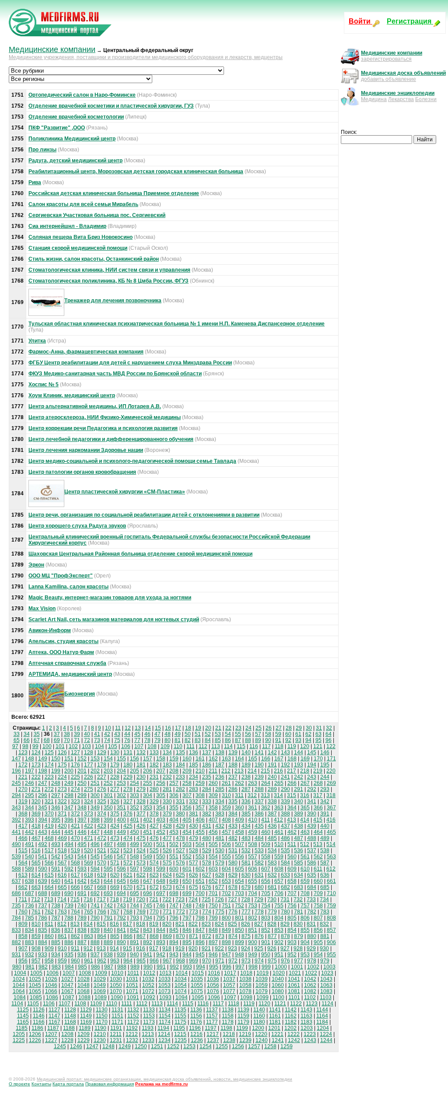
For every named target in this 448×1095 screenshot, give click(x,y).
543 (69, 857)
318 (331, 795)
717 (101, 899)
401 (134, 820)
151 (69, 759)
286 (233, 789)
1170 (102, 1022)
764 (75, 912)
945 (200, 955)
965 (141, 961)
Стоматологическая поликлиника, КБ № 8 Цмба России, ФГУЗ (108, 281)
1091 (133, 997)
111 (190, 746)
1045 (35, 985)
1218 (229, 1034)
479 (193, 838)
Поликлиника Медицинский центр (72, 139)
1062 (310, 985)
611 (318, 869)
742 (108, 906)
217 (291, 771)
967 (167, 961)
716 (88, 899)
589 (29, 869)
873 (219, 936)
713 (48, 899)
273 (62, 789)
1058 (245, 985)
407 (213, 820)
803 (265, 918)
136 (193, 752)
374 (101, 814)
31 (319, 728)
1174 (165, 1022)
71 (77, 740)
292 (311, 789)
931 (16, 955)
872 (206, 936)
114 (228, 746)
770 (154, 912)
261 (226, 783)
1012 (149, 973)
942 (160, 955)
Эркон (36, 565)
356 (187, 808)
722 (167, 899)
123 (23, 752)
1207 (51, 1034)
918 (167, 948)
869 (167, 936)
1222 (293, 1034)
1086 (52, 997)
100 (47, 746)
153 (95, 759)
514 (331, 844)
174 (49, 765)
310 (226, 795)
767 (114, 912)
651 (200, 881)
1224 (326, 1034)
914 (114, 948)
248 (55, 783)
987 (108, 967)
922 (219, 948)
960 (75, 961)
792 (121, 918)
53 (218, 734)
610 (305, 869)
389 (298, 814)
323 (75, 801)
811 (49, 924)
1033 (164, 979)
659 (305, 881)
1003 (329, 967)
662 (23, 887)
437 (285, 826)
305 (160, 795)
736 (29, 906)
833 (16, 930)
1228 (67, 1040)
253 (121, 783)
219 (317, 771)
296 (42, 795)
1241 (278, 1040)
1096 (214, 997)
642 (82, 881)
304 (147, 795)
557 (252, 857)
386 (259, 814)
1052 (148, 985)
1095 (198, 997)
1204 (323, 1028)
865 (114, 936)
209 (187, 771)
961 (88, 961)
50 (188, 734)
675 (193, 887)
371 (62, 814)
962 (101, 961)
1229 (83, 1040)
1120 (264, 1004)
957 (36, 961)
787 (55, 918)
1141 (275, 1010)
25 (259, 728)
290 (285, 789)
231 (154, 777)
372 (75, 814)
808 (331, 918)
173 (36, 765)
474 (128, 838)
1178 (228, 1022)
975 (272, 961)
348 (82, 808)
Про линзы (42, 150)
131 (128, 752)
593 (82, 869)
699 (187, 893)
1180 (259, 1022)
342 (324, 801)
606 (252, 869)
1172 (133, 1022)
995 (213, 967)
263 (252, 783)
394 (42, 820)
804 (279, 918)
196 (16, 771)
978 (311, 961)
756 (292, 906)
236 (219, 777)
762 (49, 912)
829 (285, 924)
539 (16, 857)
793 (134, 918)
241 (285, 777)
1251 (157, 1046)
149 (42, 759)
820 (167, 924)
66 (27, 740)
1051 (132, 985)
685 (324, 887)
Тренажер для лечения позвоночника (112, 300)
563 (331, 857)
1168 (70, 1022)
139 (233, 752)
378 (154, 814)
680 (259, 887)
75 (117, 740)
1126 (39, 1010)
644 (108, 881)
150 (55, 759)
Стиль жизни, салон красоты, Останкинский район (93, 259)
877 (272, 936)
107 (139, 746)
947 (226, 955)
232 (167, 777)
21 (218, 728)
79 (157, 740)
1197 (211, 1028)
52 (208, 734)
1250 (141, 1046)
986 (95, 967)
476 (154, 838)
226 (88, 777)
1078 (245, 991)
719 (127, 899)
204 (121, 771)
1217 (212, 1034)
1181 (275, 1022)
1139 (243, 1010)
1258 (270, 1046)
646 (134, 881)
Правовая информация (109, 1083)
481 (219, 838)
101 (60, 746)
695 (134, 893)
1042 (310, 979)
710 (331, 893)
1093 (165, 997)
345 (42, 808)
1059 (262, 985)
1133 (149, 1010)
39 (77, 734)
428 (167, 826)
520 (88, 850)
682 (285, 887)
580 (233, 863)
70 (67, 740)
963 (114, 961)
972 (233, 961)
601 (187, 869)
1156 (196, 1016)
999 (266, 967)
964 (128, 961)
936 (82, 955)
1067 (67, 991)
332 (193, 801)
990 (148, 967)
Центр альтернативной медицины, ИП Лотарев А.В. (94, 406)
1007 (69, 973)
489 (324, 838)
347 (69, 808)
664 (49, 887)
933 (42, 955)
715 (75, 899)
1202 (290, 1028)
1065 (35, 991)
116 (253, 746)
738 (55, 906)
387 (272, 814)
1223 (310, 1034)
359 (226, 808)
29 (299, 728)
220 (331, 771)
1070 (116, 991)
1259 (286, 1046)
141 (259, 752)
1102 (310, 997)
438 (298, 826)
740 (82, 906)
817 (127, 924)
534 (272, 850)
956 (23, 961)
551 (173, 857)
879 (298, 936)
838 (82, 930)
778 (259, 912)
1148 (70, 1016)
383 (219, 814)
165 (252, 759)
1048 (83, 985)
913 (101, 948)
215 (265, 771)
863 (88, 936)
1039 (262, 979)
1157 (212, 1016)
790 (95, 918)
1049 (100, 985)
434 (246, 826)
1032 (148, 979)
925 (258, 948)
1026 (51, 979)
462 (292, 832)
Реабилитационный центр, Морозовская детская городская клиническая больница (135, 171)
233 (180, 777)
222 (36, 777)
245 (16, 783)
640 (55, 881)
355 (173, 808)
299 (82, 795)
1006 (52, 973)
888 (95, 942)
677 (219, 887)
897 (213, 942)
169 (305, 759)
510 (279, 844)
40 (87, 734)
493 (55, 844)
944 (187, 955)
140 (246, 752)
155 (121, 759)
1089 (100, 997)
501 (160, 844)
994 (200, 967)
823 (206, 924)
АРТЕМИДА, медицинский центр (70, 674)
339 (285, 801)
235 (206, 777)
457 (226, 832)
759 (331, 906)
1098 (246, 997)
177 (88, 765)
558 (265, 857)
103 (86, 746)
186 (206, 765)
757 (305, 906)
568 (75, 863)
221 (23, 777)
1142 (291, 1010)
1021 (295, 973)
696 (147, 893)
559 (279, 857)
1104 (17, 1004)
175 (62, 765)
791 (108, 918)
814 (88, 924)
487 (298, 838)
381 (193, 814)
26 (269, 728)
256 (160, 783)
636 (324, 875)
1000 (281, 967)
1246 (76, 1046)
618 (88, 875)
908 (36, 948)
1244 (326, 1040)
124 (36, 752)
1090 (117, 997)
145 (311, 752)
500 (147, 844)
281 (167, 789)
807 (318, 918)
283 (193, 789)
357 (200, 808)
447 (95, 832)
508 (252, 844)
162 (213, 759)
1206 (35, 1034)
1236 (197, 1040)
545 (95, 857)
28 (289, 728)
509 (265, 844)
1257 (254, 1046)
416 (331, 820)
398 (95, 820)
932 (29, 955)
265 (279, 783)
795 (160, 918)
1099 (262, 997)
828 (271, 924)
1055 (197, 985)
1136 (196, 1010)
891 (134, 942)
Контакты (41, 1083)
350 (108, 808)
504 (200, 844)
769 (141, 912)
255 (147, 783)
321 (49, 801)
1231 (116, 1040)
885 (55, 942)
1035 (197, 979)
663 (36, 887)
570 (101, 863)
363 (279, 808)
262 (239, 783)
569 (88, 863)
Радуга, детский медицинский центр (75, 160)
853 (279, 930)
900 (252, 942)
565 (36, 863)
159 (173, 759)
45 (137, 734)
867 (141, 936)
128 (88, 752)
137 (206, 752)
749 (200, 906)
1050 (116, 985)
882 (16, 942)
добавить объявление (388, 79)
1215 (180, 1034)
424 (114, 826)
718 (114, 899)
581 (246, 863)
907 (23, 948)
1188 (69, 1028)
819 (153, 924)
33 (17, 734)
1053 (164, 985)
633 (285, 875)
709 (318, 893)
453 (173, 832)
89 (258, 740)
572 (128, 863)
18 (188, 728)
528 (193, 850)
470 (75, 838)
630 (246, 875)
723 (180, 899)
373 (88, 814)
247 (42, 783)
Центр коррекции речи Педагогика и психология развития (103, 428)
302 (121, 795)
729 (258, 899)
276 (101, 789)
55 (238, 734)
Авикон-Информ (49, 630)
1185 (22, 1028)
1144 (322, 1010)
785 (29, 918)
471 (88, 838)
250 (82, 783)
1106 (49, 1004)
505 (213, 844)
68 (47, 740)
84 (208, 740)
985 (82, 967)
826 (245, 924)
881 (324, 936)
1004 (20, 973)
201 (82, 771)
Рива (34, 182)
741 (95, 906)
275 (88, 789)
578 (206, 863)
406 (200, 820)
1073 (164, 991)
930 (324, 948)
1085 (36, 997)
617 (75, 875)
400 (121, 820)
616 (62, 875)
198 (42, 771)
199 (55, 771)
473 (114, 838)
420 (62, 826)
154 (108, 759)
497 (108, 844)
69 (57, 740)
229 (128, 777)
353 (147, 808)
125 (49, 752)
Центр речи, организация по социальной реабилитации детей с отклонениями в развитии (143, 515)
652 (213, 881)
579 (219, 863)
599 (160, 869)
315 (291, 795)
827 (258, 924)
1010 (117, 973)
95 (318, 740)
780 (285, 912)
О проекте (19, 1083)
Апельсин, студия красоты (63, 641)
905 (318, 942)
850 (239, 930)
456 (213, 832)
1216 (196, 1034)
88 (248, 740)
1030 (116, 979)
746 (160, 906)
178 (101, 765)
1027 (67, 979)
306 (173, 795)
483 (246, 838)
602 (200, 869)
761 (36, 912)
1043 (326, 979)
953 (305, 955)
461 (279, 832)
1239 (245, 1040)
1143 (306, 1010)
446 (82, 832)
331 (180, 801)
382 (206, 814)
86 (228, 740)
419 (49, 826)
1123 (312, 1004)
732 (298, 899)
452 (160, 832)
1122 (296, 1004)
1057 (229, 985)
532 (246, 850)
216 (278, 771)
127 (75, 752)
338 (272, 801)
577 (193, 863)
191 (272, 765)
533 (259, 850)
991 (161, 967)
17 (178, 728)
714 (61, 899)
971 (219, 961)
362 (265, 808)
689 (55, 893)
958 (49, 961)
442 (29, 832)
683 (298, 887)
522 (114, 850)
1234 (164, 1040)
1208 (67, 1034)
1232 (132, 1040)
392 (16, 820)
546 (108, 857)
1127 (54, 1010)
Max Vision (42, 608)
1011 (133, 973)
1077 (229, 991)
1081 (294, 991)
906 (331, 942)
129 (101, 752)
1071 (132, 991)
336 (246, 801)
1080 (278, 991)
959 (62, 961)
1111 (126, 1004)
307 (187, 795)
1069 (100, 991)
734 (324, 899)
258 (187, 783)
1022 (311, 973)
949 (252, 955)
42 (107, 734)
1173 (149, 1022)
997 (240, 967)
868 (154, 936)
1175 (180, 1022)
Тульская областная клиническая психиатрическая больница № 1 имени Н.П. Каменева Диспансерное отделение (176, 324)
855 (305, 930)
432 (219, 826)
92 (288, 740)
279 (141, 789)
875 (246, 936)
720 (140, 899)
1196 (195, 1028)
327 (128, 801)
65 (17, 740)
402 (147, 820)
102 (73, 746)
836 (55, 930)
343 (16, 808)
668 (101, 887)
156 (134, 759)
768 (128, 912)
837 (69, 930)
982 (43, 967)
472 (101, 838)
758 (318, 906)
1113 (157, 1004)
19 (198, 728)
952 (292, 955)
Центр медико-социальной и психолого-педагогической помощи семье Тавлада (132, 461)
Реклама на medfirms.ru (161, 1083)
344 (29, 808)
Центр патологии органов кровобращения (82, 472)
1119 (249, 1004)
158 (160, 759)
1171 (117, 1022)
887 (82, 942)
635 (311, 875)
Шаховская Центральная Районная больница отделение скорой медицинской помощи (140, 554)
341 (311, 801)
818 (140, 924)
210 (200, 771)
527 (180, 850)
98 (25, 746)
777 (246, 912)
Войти (360, 21)
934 (55, 955)
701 (213, 893)
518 (62, 850)
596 (121, 869)
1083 (326, 991)
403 (160, 820)
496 (95, 844)
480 (206, 838)
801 (239, 918)
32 (329, 728)
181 (141, 765)
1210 (100, 1034)
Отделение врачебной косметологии (76, 117)
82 (188, 740)
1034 (181, 979)
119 (291, 746)
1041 (294, 979)
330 (167, 801)
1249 (125, 1046)
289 (272, 789)
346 (55, 808)
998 (253, 967)
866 (128, 936)
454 (187, 832)
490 (16, 844)
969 (193, 961)
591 (55, 869)
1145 (23, 1016)
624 (167, 875)
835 (42, 930)
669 (114, 887)
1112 (141, 1004)
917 (153, 948)
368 (23, 814)
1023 (327, 973)
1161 (275, 1016)
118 (279, 746)
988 (121, 967)
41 (97, 734)
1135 (180, 1010)
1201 (274, 1028)
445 (69, 832)
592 (69, 869)
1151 (117, 1016)
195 (324, 765)
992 (174, 967)
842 (134, 930)
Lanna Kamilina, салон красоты (68, 587)
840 (108, 930)
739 (69, 906)
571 (114, 863)
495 (82, 844)
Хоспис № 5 (43, 384)
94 (308, 740)
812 (61, 924)
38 (67, 734)
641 (69, 881)
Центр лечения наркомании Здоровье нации (85, 450)
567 (62, 863)
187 (219, 765)
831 (311, 924)
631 (259, 875)
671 (141, 887)
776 (233, 912)
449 (121, 832)
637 (16, 881)
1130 (102, 1010)
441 (16, 832)
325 (101, 801)
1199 (242, 1028)
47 (157, 734)
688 (42, 893)
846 (187, 930)
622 (141, 875)
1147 (54, 1016)
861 (62, 936)
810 (36, 924)
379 (167, 814)
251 (95, 783)
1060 (278, 985)
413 (291, 820)
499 (134, 844)
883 (29, 942)
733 (311, 899)
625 (180, 875)
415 (317, 820)
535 (285, 850)
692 (95, 893)
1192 (132, 1028)
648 (160, 881)
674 (180, 887)
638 (29, 881)
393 (29, 820)
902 (279, 942)
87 (238, 740)
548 (134, 857)
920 (193, 948)
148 (29, 759)
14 (148, 728)
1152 (133, 1016)
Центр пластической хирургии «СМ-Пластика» (124, 492)
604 (226, 869)
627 (206, 875)
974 (259, 961)
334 (219, 801)
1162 (291, 1016)
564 (23, 863)
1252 (173, 1046)
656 (265, 881)
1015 (198, 973)
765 (88, 912)
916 (140, 948)
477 (167, 838)
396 (69, 820)
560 (292, 857)
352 (134, 808)
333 (206, 801)
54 (228, 734)
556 (239, 857)
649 (173, 881)
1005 (36, 973)
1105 (33, 1004)
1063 (326, 985)
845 (173, 930)
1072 (148, 991)
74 (107, 740)
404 (173, 820)
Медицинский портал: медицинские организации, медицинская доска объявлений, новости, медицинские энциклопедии (164, 1079)
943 (173, 955)
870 (180, 936)
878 (285, 936)
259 (200, 783)
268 (318, 783)
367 (331, 808)
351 (121, 808)
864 (101, 936)
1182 (291, 1022)
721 (153, 899)
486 (285, 838)
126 (62, 752)
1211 (116, 1034)
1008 (85, 973)
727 (232, 899)
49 (178, 734)
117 (266, 746)
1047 (67, 985)
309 (213, 795)
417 (23, 826)
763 (62, 912)
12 (128, 728)
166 (265, 759)
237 (233, 777)
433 (233, 826)
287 (246, 789)
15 (158, 728)
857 (331, 930)
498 (121, 844)
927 (285, 948)
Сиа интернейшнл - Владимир (67, 226)
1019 (262, 973)
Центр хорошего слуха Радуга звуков (77, 526)
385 (246, 814)
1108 (80, 1004)
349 (95, 808)
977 (298, 961)
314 (278, 795)
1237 (213, 1040)
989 (135, 967)
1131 (117, 1010)
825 (232, 924)
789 (82, 918)
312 (252, 795)
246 (29, 783)
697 (160, 893)
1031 (132, 979)
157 (147, 759)
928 (298, 948)
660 (318, 881)
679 (246, 887)
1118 (233, 1004)
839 (95, 930)
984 (69, 967)
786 (42, 918)
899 (239, 942)
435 (259, 826)
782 (311, 912)
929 (311, 948)
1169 (86, 1022)
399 (108, 820)
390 (311, 814)
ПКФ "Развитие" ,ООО (56, 128)
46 (147, 734)
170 (318, 759)
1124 (327, 1004)
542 (55, 857)
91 (278, 740)
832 (324, 924)
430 (193, 826)
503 (187, 844)
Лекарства (401, 99)
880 (311, 936)
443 (42, 832)
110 (178, 746)
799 (213, 918)
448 (108, 832)
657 (279, 881)
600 (173, 869)
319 (23, 801)
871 (193, 936)
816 (114, 924)
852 (265, 930)
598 (147, 869)
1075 (197, 991)
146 (324, 752)
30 (309, 728)
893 (160, 942)
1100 (278, 997)
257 (173, 783)
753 (252, 906)
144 (298, 752)
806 (305, 918)
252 (108, 783)
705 (265, 893)
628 (219, 875)
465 (331, 832)
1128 (70, 1010)
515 (23, 850)
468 (49, 838)
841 (121, 930)
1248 (108, 1046)
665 (62, 887)
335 (233, 801)
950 (265, 955)
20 (208, 728)
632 (272, 875)
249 (69, 783)
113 (215, 746)
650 (187, 881)
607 (265, 869)
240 (272, 777)
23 (238, 728)
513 (317, 844)
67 (37, 740)
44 (127, 734)
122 (331, 746)
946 (213, 955)
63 (318, 734)
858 (23, 936)
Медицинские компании (52, 49)
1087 (68, 997)
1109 (96, 1004)
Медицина (374, 99)
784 (16, 918)
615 (49, 875)
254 (134, 783)
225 (75, 777)
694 (121, 893)
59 (278, 734)
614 (36, 875)
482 (233, 838)
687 (29, 893)
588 (16, 869)
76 (127, 740)
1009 (101, 973)
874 (233, 936)
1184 (322, 1022)
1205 (19, 1034)
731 (285, 899)
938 (108, 955)
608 (279, 869)
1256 (238, 1046)
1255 (222, 1046)
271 (36, 789)
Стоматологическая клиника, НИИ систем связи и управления (109, 270)
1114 (172, 1004)
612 (331, 869)
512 (304, 844)
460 (265, 832)
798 (200, 918)
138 (219, 752)
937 (95, 955)
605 (239, 869)
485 (272, 838)
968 (180, 961)
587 (324, 863)
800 (226, 918)
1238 (229, 1040)
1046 (51, 985)
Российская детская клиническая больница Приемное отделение (113, 193)
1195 (179, 1028)
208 (173, 771)
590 (42, 869)
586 (311, 863)
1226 (35, 1040)
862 (75, 936)
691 (82, 893)
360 (239, 808)
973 (246, 961)
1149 (86, 1016)
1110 (111, 1004)
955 (331, 955)
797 (187, 918)
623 (154, 875)
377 (141, 814)
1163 (306, 1016)
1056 (213, 985)
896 (200, 942)
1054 (181, 985)
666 (75, 887)
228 (114, 777)
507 (239, 844)
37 (57, 734)
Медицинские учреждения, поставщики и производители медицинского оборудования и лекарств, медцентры (146, 57)
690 (69, 893)
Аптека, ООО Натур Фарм (61, 652)
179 (114, 765)
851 (252, 930)
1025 (35, 979)
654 (239, 881)
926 (271, 948)
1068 (83, 991)
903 (292, 942)
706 (279, 893)
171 (331, 759)
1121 (280, 1004)
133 (154, 752)
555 (226, 857)
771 (167, 912)
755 (279, 906)
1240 (262, 1040)
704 (252, 893)
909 (49, 948)
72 (87, 740)
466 (23, 838)
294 (16, 795)
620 (114, 875)
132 (141, 752)
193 (298, 765)
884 (42, 942)
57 (258, 734)
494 (69, 844)
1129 (86, 1010)
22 (228, 728)
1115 (187, 1004)
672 (154, 887)
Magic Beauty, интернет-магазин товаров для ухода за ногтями (109, 598)
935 (69, 955)
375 (114, 814)
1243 (310, 1040)
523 (128, 850)
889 (108, 942)
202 (95, 771)
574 (154, 863)
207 (160, 771)
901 (265, 942)
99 (35, 746)
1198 (226, 1028)
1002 (313, 967)
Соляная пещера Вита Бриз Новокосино (80, 237)
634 (298, 875)
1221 (277, 1034)
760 (23, 912)
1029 (100, 979)
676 (206, 887)
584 (285, 863)
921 (206, 948)
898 (226, 942)
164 (239, 759)
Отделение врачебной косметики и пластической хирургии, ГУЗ (111, 106)
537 (311, 850)
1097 (230, 997)
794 (147, 918)
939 (121, 955)
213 (239, 771)
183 (167, 765)
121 (317, 746)
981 (30, 967)
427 (154, 826)
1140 (259, 1010)
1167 (54, 1022)
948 (239, 955)
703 (239, 893)
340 (298, 801)
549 (147, 857)
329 (154, 801)
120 (304, 746)
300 (95, 795)
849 (226, 930)
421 (75, 826)
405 (187, 820)
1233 (148, 1040)
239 (259, 777)
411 (265, 820)
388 (285, 814)
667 (88, 887)
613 (23, 875)
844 (160, 930)
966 (154, 961)
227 (101, 777)
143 (285, 752)
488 (311, 838)
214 (252, 771)
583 (272, 863)
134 (167, 752)
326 (114, 801)
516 (36, 850)
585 (298, 863)
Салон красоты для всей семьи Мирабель (83, 204)
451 (147, 832)
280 (154, 789)
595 (108, 869)
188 (233, 765)
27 (279, 728)
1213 (148, 1034)
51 (198, 734)
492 (42, 844)
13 (138, 728)
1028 (83, 979)
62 (308, 734)
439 (311, 826)
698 (173, 893)
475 (141, 838)
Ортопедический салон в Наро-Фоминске (82, 95)
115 (241, 746)
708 (305, 893)
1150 (102, 1016)
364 (292, 808)
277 (114, 789)
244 (324, 777)
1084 (20, 997)
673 (167, 887)
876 (259, 936)
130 (114, 752)
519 (75, 850)
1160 (259, 1016)
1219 (245, 1034)
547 (121, 857)
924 (245, 948)
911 (75, 948)
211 (213, 771)
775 (219, 912)
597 (134, 869)
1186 (37, 1028)
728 (245, 899)
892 (147, 942)
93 (298, 740)
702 (226, 893)
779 (272, 912)
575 (167, 863)
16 (168, 728)
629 (233, 875)
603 (213, 869)
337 (259, 801)
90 (268, 740)
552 (187, 857)
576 (180, 863)
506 (226, 844)
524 (141, 850)
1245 (60, 1046)
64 (329, 734)
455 (200, 832)
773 (193, 912)
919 (180, 948)
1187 (53, 1028)
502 (173, 844)
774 (206, 912)
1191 (116, 1028)
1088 (84, 997)
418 (36, 826)
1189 (85, 1028)
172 (23, 765)
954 (318, 955)
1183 (306, 1022)
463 (305, 832)
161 (200, 759)
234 (193, 777)
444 (55, 832)
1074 (181, 991)
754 (265, 906)
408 (226, 820)
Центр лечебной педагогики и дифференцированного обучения (110, 439)
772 (180, 912)
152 (82, 759)
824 (219, 924)
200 (69, 771)
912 (88, 948)
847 (200, 930)
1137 (212, 1010)
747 (173, 906)
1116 (203, 1004)
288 (259, 789)
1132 (133, 1010)
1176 (196, 1022)
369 (36, 814)
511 (291, 844)
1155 (180, 1016)
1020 (279, 973)
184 (180, 765)
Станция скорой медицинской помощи (77, 248)
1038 (245, 979)
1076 (213, 991)
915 (127, 948)
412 (278, 820)
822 (193, 924)
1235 (181, 1040)
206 (147, 771)
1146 (39, 1016)
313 (265, 795)
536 (298, 850)
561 (305, 857)
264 (265, 783)
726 (219, 899)
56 (248, 734)
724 (193, 899)
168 (292, 759)
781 (298, 912)
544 (82, 857)
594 (95, 869)
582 (259, 863)
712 (35, 899)
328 (141, 801)
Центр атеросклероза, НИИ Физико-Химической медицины (104, 417)
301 (108, 795)
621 (128, 875)
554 (213, 857)
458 (239, 832)
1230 (100, 1040)
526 (167, 850)
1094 (181, 997)
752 (239, 906)
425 (128, 826)
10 (108, 728)
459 (252, 832)
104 (99, 746)
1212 (132, 1034)
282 (180, 789)
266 (292, 783)
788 (69, 918)
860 (49, 936)
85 (218, 740)
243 (311, 777)
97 (15, 746)
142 (272, 752)
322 (62, 801)
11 (118, 728)
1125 (23, 1010)
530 (219, 850)
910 (62, 948)
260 (213, 783)
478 (180, 838)
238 (246, 777)
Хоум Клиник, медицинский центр (71, 395)
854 (292, 930)
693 (108, 893)
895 (187, 942)
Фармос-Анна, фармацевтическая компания (86, 352)
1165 (23, 1022)
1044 (19, 985)
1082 (310, 991)
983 (56, 967)
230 (141, 777)
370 (49, 814)
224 (62, 777)
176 (75, 765)
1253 (189, 1046)
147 (16, 759)
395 (55, 820)
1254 (206, 1046)
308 (200, 795)
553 (200, 857)
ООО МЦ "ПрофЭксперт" (60, 576)
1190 (100, 1028)
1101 (294, 997)
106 (125, 746)
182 (154, 765)
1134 (165, 1010)
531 (233, 850)
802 (252, 918)
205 (134, 771)
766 (101, 912)
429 (180, 826)
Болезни (426, 99)
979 (324, 961)
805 (292, 918)
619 (101, 875)
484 (259, 838)
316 (304, 795)
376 (128, 814)
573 (141, 863)
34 (27, 734)
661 (331, 881)
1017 (230, 973)
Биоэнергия (79, 694)
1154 (165, 1016)
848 (213, 930)
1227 (51, 1040)
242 (298, 777)
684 (311, 887)
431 (206, 826)
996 (226, 967)
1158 (228, 1016)
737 (42, 906)
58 (268, 734)
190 (259, 765)
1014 (181, 973)
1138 (228, 1010)
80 (167, 740)
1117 (218, 1004)
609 (292, 869)
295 (29, 795)
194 (311, 765)
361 (252, 808)
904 (305, 942)
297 (55, 795)
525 (154, 850)
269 (331, 783)
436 (272, 826)
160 (187, 759)
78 (147, 740)
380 (180, 814)
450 (134, 832)
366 (318, 808)
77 (137, 740)
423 (101, 826)
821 (180, 924)
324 (88, 801)
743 (121, 906)
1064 (19, 991)
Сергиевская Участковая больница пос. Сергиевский (96, 215)
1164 (322, 1016)
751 (226, 906)
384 (233, 814)
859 (36, 936)
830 (298, 924)
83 (198, 740)
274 (75, 789)
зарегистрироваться (386, 59)
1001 (297, 967)
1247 (92, 1046)
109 (165, 746)
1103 (326, 997)
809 (23, 924)
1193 (148, 1028)
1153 (149, 1016)
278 (128, 789)
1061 (294, 985)
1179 (243, 1022)
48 (167, 734)
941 (147, 955)
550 (160, 857)
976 (285, 961)
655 (252, 881)
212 (226, 771)
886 (69, 942)
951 (279, 955)
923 (232, 948)
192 (285, 765)
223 (49, 777)
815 (101, 924)
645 (121, 881)
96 (329, 740)
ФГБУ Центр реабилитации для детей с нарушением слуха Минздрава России (130, 363)
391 (324, 814)
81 (178, 740)
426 (141, 826)
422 (88, 826)
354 (160, 808)
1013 (165, 973)
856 (318, 930)
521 (101, 850)
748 (187, 906)
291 (298, 789)
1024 (19, 979)
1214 (164, 1034)
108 (152, 746)
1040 (278, 979)
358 (213, 808)
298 (69, 795)
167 (279, 759)
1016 (214, 973)
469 (62, 838)
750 (213, 906)
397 (82, 820)
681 (272, 887)
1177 (212, 1022)
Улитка (37, 341)
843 (147, 930)
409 (239, 820)
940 (134, 955)
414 (304, 820)
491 (29, 844)
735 (16, 906)
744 (134, 906)
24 (248, 728)
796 (173, 918)
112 (203, 746)
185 (193, 765)
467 (36, 838)
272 (49, 789)
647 (147, 881)
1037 (229, 979)
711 (22, 899)
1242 (294, 1040)
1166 (39, 1022)
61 (298, 734)
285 (219, 789)
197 (29, 771)
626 (193, 875)
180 (128, 765)
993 (187, 967)
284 (206, 789)
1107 (64, 1004)
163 (226, 759)
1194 (163, 1028)
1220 (261, 1034)
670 (128, 887)
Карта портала (68, 1083)
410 (252, 820)
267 (305, 783)
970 (206, 961)
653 (226, 881)
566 (49, 863)
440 (324, 826)
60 (288, 734)
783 (324, 912)
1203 (307, 1028)
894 (173, 942)
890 (121, 942)
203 (108, 771)
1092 (149, 997)
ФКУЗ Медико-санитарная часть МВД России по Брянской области (115, 374)
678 (233, 887)
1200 (258, 1028)
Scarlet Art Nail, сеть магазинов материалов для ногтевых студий (113, 619)
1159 (243, 1016)
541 (42, 857)
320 (36, 801)
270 (23, 789)
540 (29, 857)
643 (95, 881)
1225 (19, 1040)
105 (112, 746)
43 (117, 734)
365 (305, 808)
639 (42, 881)
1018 (246, 973)
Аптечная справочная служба (67, 663)
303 (134, 795)
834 (29, 930)
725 (206, 899)
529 (206, 850)
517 (49, 850)
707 (292, 893)
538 (324, 850)
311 (239, 795)
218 (304, 771)
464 (318, 832)
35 (37, 734)
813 (75, 924)
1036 (213, 979)
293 (324, 789)
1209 (83, 1034)
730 (271, 899)
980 (16, 967)
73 (97, 740)
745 (147, 906)
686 (16, 893)
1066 (51, 991)
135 (180, 752)
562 (318, 857)
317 (317, 795)
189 (246, 765)
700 (200, 893)
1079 (262, 991)
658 (292, 881)
